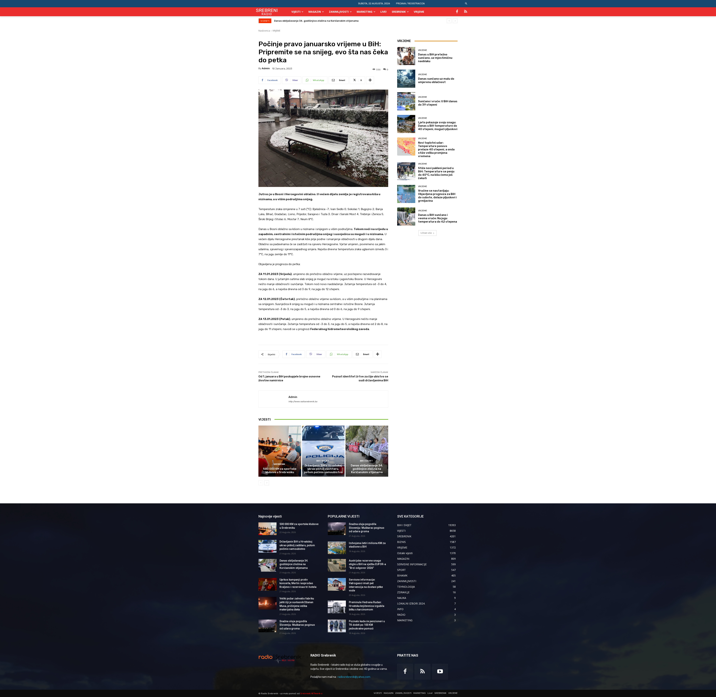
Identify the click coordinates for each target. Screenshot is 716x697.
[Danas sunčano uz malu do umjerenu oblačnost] (406, 79)
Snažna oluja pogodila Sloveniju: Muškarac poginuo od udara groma (297, 625)
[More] (370, 80)
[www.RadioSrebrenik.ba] (280, 659)
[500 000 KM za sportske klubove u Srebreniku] (279, 451)
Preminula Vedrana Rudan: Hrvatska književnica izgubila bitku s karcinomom (366, 606)
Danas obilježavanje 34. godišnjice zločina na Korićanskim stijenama (367, 469)
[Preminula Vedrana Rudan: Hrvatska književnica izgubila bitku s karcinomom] (337, 607)
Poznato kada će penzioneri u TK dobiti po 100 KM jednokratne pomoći (367, 625)
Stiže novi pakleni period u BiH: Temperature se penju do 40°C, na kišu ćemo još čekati (436, 173)
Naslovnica (264, 30)
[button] (466, 4)
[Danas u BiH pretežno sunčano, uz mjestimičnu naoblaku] (406, 56)
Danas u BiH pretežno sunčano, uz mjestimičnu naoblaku (435, 58)
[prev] (449, 20)
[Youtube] (440, 671)
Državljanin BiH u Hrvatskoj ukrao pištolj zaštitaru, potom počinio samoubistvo (323, 469)
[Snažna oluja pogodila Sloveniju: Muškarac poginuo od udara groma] (267, 626)
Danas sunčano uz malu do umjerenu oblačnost (436, 80)
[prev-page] (260, 482)
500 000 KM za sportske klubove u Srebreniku (279, 470)
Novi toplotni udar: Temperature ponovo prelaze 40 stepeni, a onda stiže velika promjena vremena (436, 149)
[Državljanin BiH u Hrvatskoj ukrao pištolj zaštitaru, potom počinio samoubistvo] (323, 451)
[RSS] (465, 11)
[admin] (273, 399)
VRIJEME (276, 30)
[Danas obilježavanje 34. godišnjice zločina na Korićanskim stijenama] (367, 451)
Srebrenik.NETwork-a (311, 693)
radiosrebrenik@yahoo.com (354, 677)
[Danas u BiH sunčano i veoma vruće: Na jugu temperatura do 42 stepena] (406, 216)
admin (266, 68)
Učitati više (426, 233)
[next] (455, 20)
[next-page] (266, 482)
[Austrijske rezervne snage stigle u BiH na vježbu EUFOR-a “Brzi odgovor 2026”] (337, 565)
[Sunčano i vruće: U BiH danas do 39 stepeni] (406, 101)
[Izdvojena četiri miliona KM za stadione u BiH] (337, 547)
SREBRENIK (279, 464)
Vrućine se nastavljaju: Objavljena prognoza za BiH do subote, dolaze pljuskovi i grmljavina (437, 195)
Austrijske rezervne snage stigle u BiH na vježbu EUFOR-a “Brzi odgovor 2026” (367, 564)
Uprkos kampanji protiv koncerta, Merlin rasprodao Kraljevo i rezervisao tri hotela (324, 20)
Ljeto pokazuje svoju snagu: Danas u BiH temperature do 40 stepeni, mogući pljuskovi (437, 126)
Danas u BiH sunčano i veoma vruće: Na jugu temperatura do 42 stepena (437, 218)
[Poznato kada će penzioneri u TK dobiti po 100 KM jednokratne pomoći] (337, 626)
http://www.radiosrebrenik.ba (302, 402)
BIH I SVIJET (322, 461)
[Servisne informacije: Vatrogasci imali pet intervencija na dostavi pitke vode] (337, 584)
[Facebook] (457, 11)
